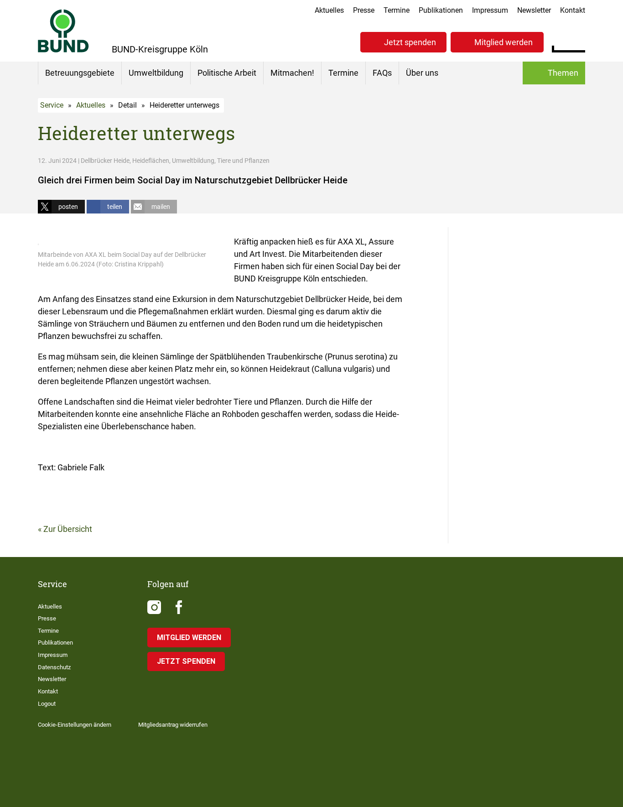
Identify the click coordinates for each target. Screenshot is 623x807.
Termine (397, 10)
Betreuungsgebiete (79, 73)
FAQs (382, 73)
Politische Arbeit (226, 73)
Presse (363, 10)
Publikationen (441, 10)
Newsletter (534, 10)
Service (51, 105)
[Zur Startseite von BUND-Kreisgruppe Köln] (63, 30)
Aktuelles (329, 10)
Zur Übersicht (67, 529)
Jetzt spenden (410, 42)
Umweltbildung (156, 73)
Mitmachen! (292, 73)
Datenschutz (54, 667)
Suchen (578, 41)
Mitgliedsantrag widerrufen (173, 724)
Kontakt (572, 10)
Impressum (490, 10)
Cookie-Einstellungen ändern (74, 724)
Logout (47, 703)
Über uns (422, 73)
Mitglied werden (503, 42)
